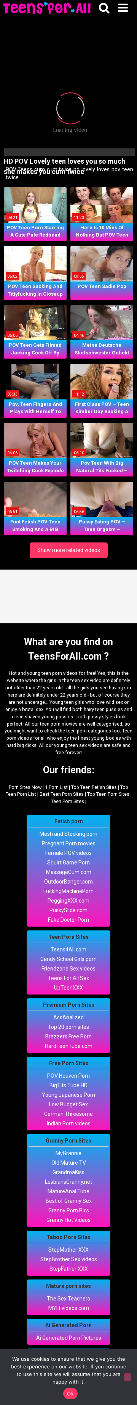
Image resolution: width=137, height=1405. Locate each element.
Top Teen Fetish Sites (94, 787)
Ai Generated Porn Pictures (68, 1338)
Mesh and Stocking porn (68, 834)
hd (76, 169)
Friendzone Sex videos (68, 969)
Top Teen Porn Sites (108, 794)
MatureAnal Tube (68, 1191)
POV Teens (18, 169)
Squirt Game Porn (68, 862)
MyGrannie (68, 1153)
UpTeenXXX (68, 988)
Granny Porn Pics (68, 1210)
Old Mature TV (68, 1163)
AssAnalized (68, 1017)
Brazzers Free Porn (68, 1036)
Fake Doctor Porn (68, 920)
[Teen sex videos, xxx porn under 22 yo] (47, 8)
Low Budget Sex (68, 1104)
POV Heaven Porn (68, 1076)
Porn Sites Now (25, 787)
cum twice (59, 169)
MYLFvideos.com (68, 1308)
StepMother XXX (68, 1250)
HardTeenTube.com (68, 1046)
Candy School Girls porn (68, 959)
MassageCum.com (68, 872)
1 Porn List (56, 787)
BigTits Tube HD (68, 1085)
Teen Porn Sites (67, 801)
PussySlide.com (68, 910)
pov (115, 169)
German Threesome (68, 1114)
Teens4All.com (68, 949)
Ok (70, 1394)
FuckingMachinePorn (68, 891)
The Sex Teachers (68, 1299)
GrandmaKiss (68, 1172)
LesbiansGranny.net (68, 1182)
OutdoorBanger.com (68, 882)
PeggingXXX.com (68, 901)
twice (12, 177)
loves (103, 169)
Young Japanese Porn (68, 1095)
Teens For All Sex (68, 978)
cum (39, 169)
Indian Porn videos (69, 1123)
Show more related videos (68, 550)
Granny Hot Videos (68, 1220)
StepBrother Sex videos (68, 1259)
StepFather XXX (68, 1269)
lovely (87, 169)
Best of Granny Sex (69, 1201)
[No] (127, 1377)
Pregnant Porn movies (69, 843)
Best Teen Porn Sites (62, 794)
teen (127, 169)
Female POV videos (68, 853)
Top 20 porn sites (68, 1027)
